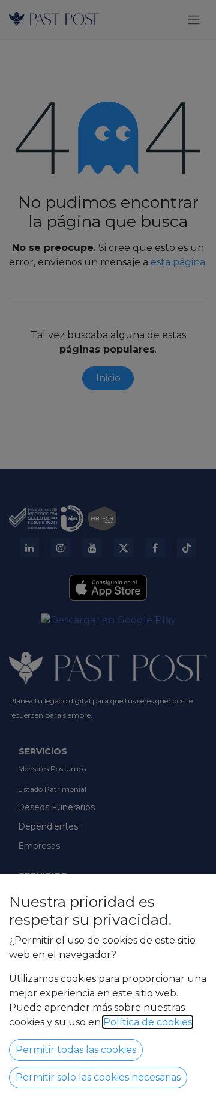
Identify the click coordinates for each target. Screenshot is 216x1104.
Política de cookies (147, 1022)
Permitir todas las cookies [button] (76, 1049)
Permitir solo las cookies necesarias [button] (98, 1077)
